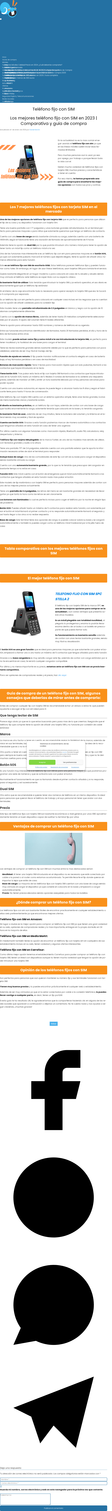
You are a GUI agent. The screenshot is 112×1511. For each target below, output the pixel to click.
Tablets (5, 65)
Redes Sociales (8, 99)
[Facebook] (53, 1143)
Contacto (6, 101)
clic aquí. (62, 675)
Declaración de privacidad (59, 767)
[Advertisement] (53, 39)
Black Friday (9, 93)
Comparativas (8, 78)
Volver (53, 1024)
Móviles (5, 62)
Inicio (4, 57)
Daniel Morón (35, 130)
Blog (4, 81)
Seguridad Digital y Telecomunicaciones (18, 96)
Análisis (5, 73)
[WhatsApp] (53, 1358)
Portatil (5, 67)
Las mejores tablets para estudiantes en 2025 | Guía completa (31, 75)
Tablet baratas (11, 67)
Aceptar (42, 762)
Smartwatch (10, 72)
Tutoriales (6, 75)
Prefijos (5, 94)
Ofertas (5, 86)
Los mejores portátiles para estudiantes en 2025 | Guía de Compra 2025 (35, 72)
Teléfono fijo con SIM (13, 75)
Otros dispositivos (9, 70)
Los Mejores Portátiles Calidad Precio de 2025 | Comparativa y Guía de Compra (38, 70)
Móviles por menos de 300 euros (20, 78)
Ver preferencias (70, 762)
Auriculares (9, 80)
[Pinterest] (53, 1250)
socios (65, 752)
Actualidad (6, 83)
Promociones (7, 88)
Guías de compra (9, 60)
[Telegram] (53, 1465)
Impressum (75, 767)
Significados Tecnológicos (12, 91)
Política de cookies (41, 767)
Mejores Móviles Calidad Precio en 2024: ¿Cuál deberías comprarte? (33, 65)
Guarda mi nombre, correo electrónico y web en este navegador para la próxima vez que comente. (51, 1489)
